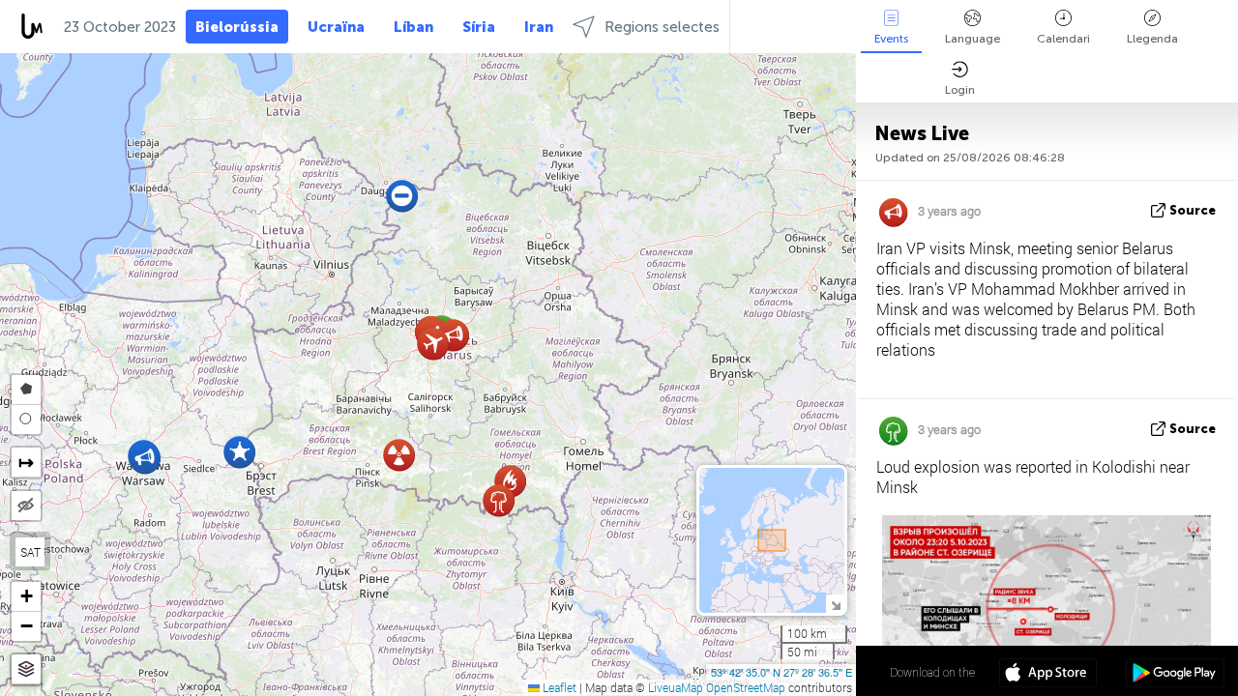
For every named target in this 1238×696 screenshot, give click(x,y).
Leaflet (558, 687)
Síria (478, 27)
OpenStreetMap (745, 687)
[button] (144, 458)
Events (891, 38)
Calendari (1063, 38)
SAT (30, 552)
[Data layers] (26, 669)
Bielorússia (237, 27)
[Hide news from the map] (26, 505)
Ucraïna (336, 27)
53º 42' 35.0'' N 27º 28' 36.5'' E (781, 672)
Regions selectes (662, 27)
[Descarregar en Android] (1174, 674)
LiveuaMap (675, 687)
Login (960, 90)
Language (972, 38)
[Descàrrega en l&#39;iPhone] (1048, 674)
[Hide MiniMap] (835, 603)
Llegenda (1152, 38)
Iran (538, 27)
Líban (413, 27)
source (1192, 210)
